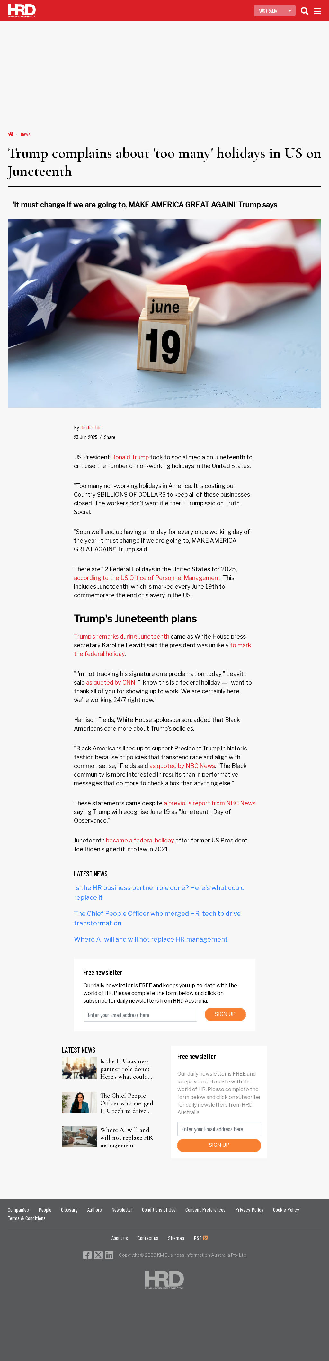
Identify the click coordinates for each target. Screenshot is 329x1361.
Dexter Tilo (91, 427)
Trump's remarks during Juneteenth (121, 636)
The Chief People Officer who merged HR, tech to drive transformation (126, 1103)
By (88, 427)
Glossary (69, 1209)
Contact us (148, 1237)
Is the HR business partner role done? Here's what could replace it (125, 1069)
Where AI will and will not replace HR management (151, 939)
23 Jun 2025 (85, 436)
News (26, 134)
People (45, 1209)
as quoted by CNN (110, 682)
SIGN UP (225, 1014)
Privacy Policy (249, 1209)
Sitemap (176, 1237)
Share (109, 436)
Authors (94, 1209)
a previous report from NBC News (209, 803)
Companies (18, 1209)
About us (119, 1237)
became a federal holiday (140, 840)
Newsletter (121, 1209)
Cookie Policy (286, 1209)
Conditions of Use (159, 1209)
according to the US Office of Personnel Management (147, 578)
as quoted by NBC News (182, 765)
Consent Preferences (205, 1209)
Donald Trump (130, 457)
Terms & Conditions (27, 1217)
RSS (198, 1237)
